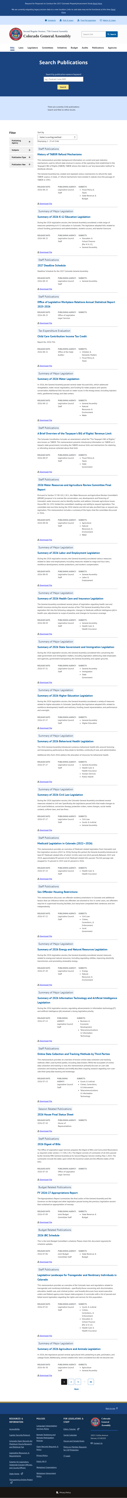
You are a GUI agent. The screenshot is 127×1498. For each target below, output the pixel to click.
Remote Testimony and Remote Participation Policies (46, 1437)
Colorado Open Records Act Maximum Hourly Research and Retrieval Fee (20, 1444)
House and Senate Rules (74, 1441)
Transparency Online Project (21, 1479)
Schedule (52, 20)
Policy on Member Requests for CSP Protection (75, 1448)
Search (113, 34)
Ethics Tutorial (70, 1429)
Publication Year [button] (19, 164)
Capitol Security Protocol (19, 1435)
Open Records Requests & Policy (47, 1448)
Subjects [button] (15, 150)
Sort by (40, 132)
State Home (14, 1473)
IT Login (67, 1456)
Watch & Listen (109, 20)
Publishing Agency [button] (16, 141)
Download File (46, 203)
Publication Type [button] (19, 157)
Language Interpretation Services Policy (46, 1427)
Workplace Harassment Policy (46, 1474)
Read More (97, 3)
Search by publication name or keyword (63, 74)
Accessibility (14, 1429)
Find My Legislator (88, 20)
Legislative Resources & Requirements (19, 1454)
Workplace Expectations (46, 1467)
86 (91, 1382)
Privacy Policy (42, 1455)
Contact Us (98, 1443)
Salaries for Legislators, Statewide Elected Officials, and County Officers (20, 1465)
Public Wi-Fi (41, 1461)
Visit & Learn (68, 20)
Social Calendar (70, 1435)
